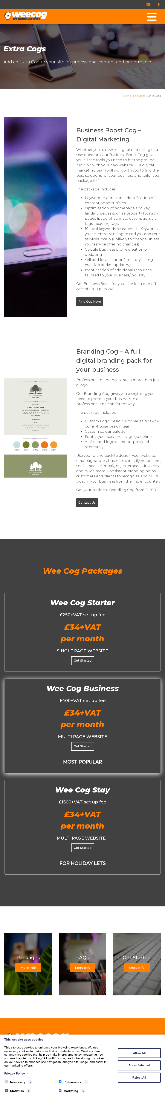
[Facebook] (159, 4)
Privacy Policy (16, 1073)
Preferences (72, 1082)
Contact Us (87, 502)
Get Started (83, 660)
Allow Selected (139, 1065)
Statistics (17, 1091)
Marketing (71, 1091)
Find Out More (89, 302)
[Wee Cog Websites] (25, 19)
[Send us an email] (148, 4)
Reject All (139, 1077)
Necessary (17, 1082)
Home (127, 95)
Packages (139, 95)
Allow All (139, 1053)
